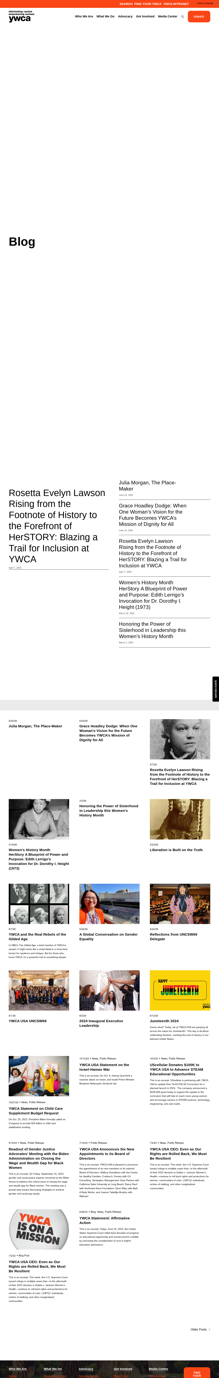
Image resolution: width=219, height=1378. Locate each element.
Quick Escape (215, 689)
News (24, 1102)
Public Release (37, 1102)
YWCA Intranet (176, 4)
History (12, 1376)
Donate (199, 16)
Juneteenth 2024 (164, 1021)
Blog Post (24, 1255)
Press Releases (157, 1376)
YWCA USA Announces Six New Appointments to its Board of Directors (106, 1153)
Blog (93, 1211)
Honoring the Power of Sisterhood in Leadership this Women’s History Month (152, 630)
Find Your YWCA (148, 4)
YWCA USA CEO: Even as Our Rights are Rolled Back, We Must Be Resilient (178, 1153)
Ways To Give (121, 1376)
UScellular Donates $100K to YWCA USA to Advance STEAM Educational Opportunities (176, 1069)
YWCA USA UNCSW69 (28, 1021)
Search (126, 4)
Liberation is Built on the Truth (177, 850)
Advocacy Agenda (88, 1376)
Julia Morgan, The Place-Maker (35, 726)
